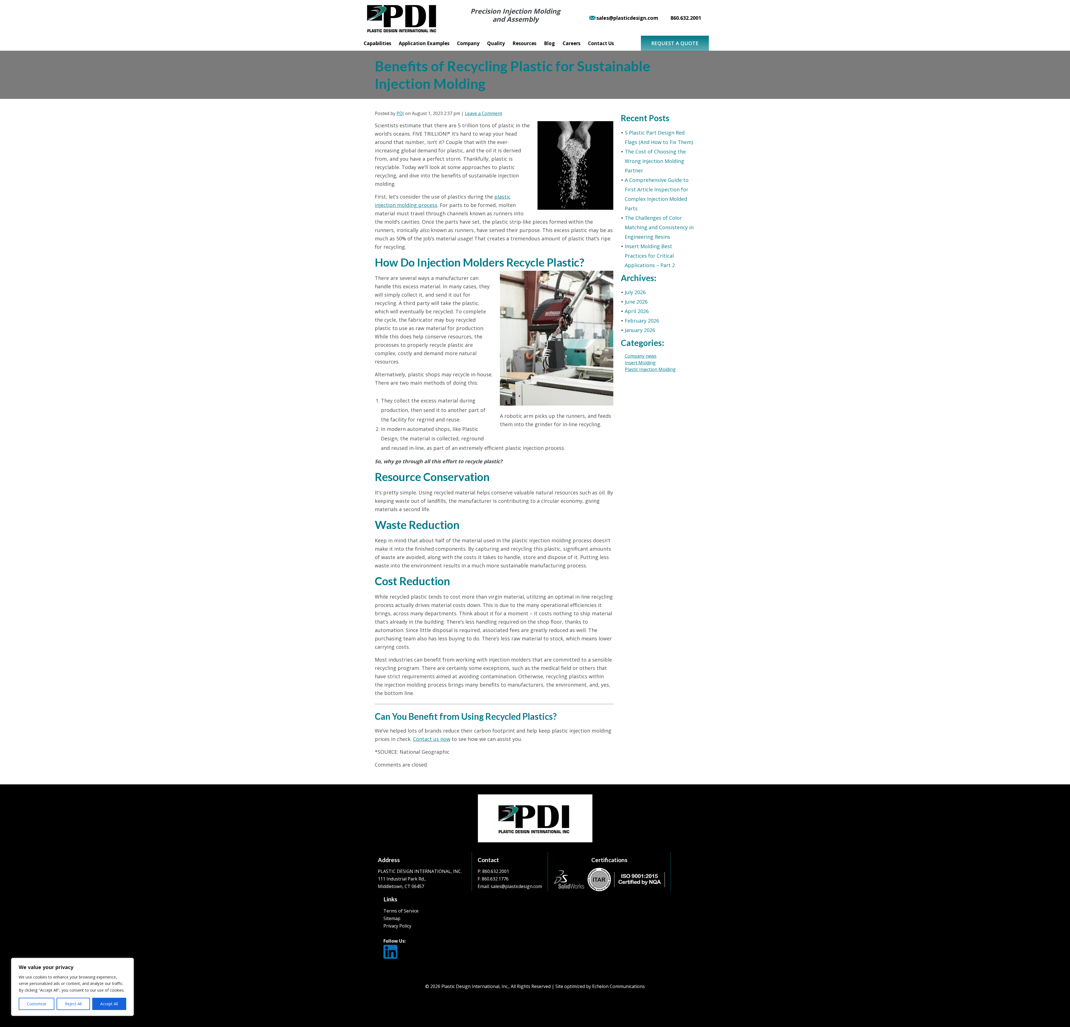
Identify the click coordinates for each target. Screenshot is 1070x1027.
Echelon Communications (618, 986)
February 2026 (642, 320)
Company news (640, 356)
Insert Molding (640, 363)
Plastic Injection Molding (650, 369)
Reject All (73, 1003)
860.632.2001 (495, 871)
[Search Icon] (625, 45)
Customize (36, 1003)
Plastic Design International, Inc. (475, 986)
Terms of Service (401, 911)
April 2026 (637, 311)
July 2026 (635, 292)
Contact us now (431, 739)
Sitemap (391, 918)
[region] (72, 987)
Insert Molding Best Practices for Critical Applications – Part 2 (650, 256)
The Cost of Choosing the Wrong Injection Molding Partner (655, 161)
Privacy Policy (397, 926)
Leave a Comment (483, 113)
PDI (400, 113)
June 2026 (636, 301)
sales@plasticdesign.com (516, 886)
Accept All (109, 1003)
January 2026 (640, 330)
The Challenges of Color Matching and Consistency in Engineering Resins (659, 227)
